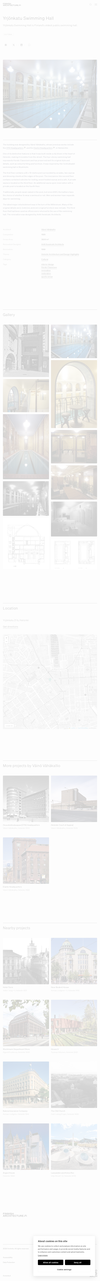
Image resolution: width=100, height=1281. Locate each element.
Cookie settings (64, 1269)
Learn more (43, 1255)
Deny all (77, 1262)
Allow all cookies (50, 1262)
